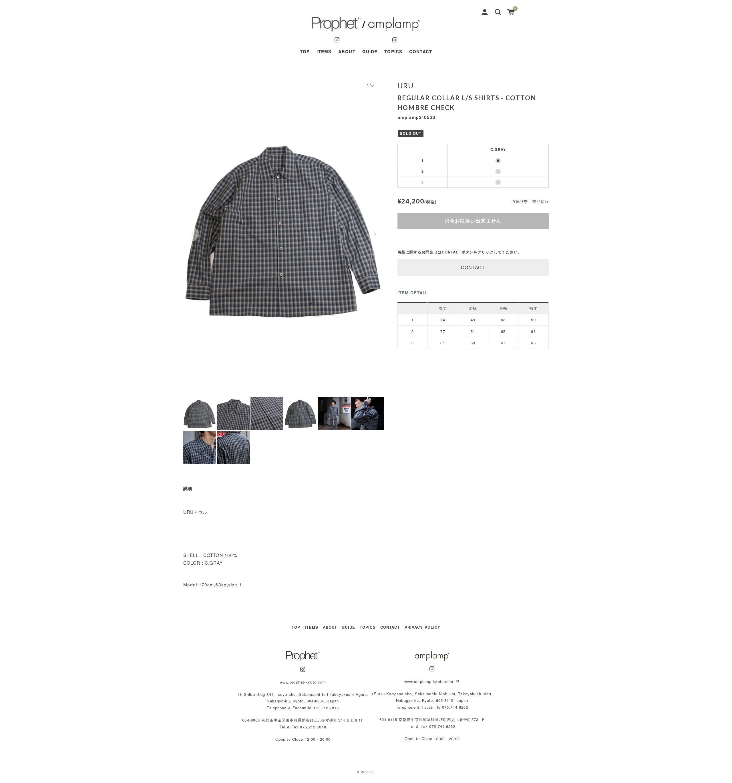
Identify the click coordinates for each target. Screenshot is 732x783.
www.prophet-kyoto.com (303, 682)
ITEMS (324, 51)
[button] (498, 11)
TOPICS (393, 51)
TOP (305, 51)
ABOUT (346, 51)
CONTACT (420, 51)
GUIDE (370, 51)
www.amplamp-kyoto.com (429, 681)
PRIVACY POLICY (423, 627)
